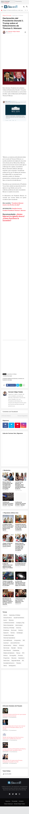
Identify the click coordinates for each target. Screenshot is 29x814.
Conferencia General (8, 622)
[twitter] (13, 794)
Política (5, 655)
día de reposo (18, 625)
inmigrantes (17, 640)
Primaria (20, 655)
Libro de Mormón (15, 643)
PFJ (23, 653)
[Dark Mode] (24, 6)
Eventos (21, 630)
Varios (5, 665)
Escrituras (13, 630)
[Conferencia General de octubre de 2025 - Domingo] (8, 497)
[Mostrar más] (23, 385)
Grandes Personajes (7, 376)
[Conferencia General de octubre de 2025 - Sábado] (20, 497)
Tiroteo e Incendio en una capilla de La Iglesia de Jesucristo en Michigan (8, 583)
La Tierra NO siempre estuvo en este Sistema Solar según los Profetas (20, 583)
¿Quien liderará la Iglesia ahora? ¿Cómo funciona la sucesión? (14, 217)
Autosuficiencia (7, 617)
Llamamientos (7, 645)
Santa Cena (6, 660)
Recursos (14, 658)
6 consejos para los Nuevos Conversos (20, 564)
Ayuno (5, 620)
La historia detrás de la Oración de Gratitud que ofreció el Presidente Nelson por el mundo (14, 727)
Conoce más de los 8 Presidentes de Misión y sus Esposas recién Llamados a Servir (14, 749)
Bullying (11, 620)
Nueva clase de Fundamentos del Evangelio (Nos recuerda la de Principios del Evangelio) (7, 485)
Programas (6, 658)
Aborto (5, 615)
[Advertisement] (14, 53)
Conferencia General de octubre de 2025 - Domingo (8, 504)
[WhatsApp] (20, 385)
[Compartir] (25, 32)
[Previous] (25, 10)
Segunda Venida (16, 660)
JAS (24, 640)
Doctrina (18, 627)
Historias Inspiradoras (9, 638)
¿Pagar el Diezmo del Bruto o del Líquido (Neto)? (13, 10)
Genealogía (20, 632)
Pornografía (13, 655)
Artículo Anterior (6, 415)
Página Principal (7, 15)
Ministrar (21, 645)
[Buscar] (27, 6)
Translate (6, 3)
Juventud (5, 643)
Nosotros (8, 801)
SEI (23, 660)
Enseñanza (6, 630)
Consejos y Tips (20, 622)
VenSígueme (12, 665)
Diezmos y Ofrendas (8, 627)
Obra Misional (7, 650)
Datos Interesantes (8, 625)
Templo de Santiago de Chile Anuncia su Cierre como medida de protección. (13, 738)
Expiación (5, 632)
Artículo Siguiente (22, 415)
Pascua (18, 653)
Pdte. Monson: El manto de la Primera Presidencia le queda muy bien (12, 761)
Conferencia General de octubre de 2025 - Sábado (20, 504)
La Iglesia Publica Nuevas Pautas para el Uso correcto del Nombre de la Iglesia (8, 527)
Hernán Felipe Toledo (15, 392)
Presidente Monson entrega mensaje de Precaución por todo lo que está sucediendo (20, 527)
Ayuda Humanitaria (19, 617)
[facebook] (9, 794)
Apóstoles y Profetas (17, 15)
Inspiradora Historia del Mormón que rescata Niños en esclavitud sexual (14, 715)
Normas (20, 648)
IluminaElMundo (7, 640)
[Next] (27, 10)
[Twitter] (17, 385)
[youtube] (16, 794)
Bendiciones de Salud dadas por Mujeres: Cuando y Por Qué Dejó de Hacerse (8, 601)
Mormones (6, 648)
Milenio (15, 645)
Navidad (13, 648)
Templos (18, 663)
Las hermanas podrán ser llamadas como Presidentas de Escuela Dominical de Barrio (20, 485)
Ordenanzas (16, 650)
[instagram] (19, 794)
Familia (12, 632)
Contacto (21, 801)
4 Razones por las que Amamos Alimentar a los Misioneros (20, 600)
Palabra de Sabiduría (8, 653)
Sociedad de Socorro (8, 663)
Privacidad (14, 801)
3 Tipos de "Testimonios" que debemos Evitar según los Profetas (8, 565)
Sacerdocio (21, 658)
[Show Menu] (2, 6)
